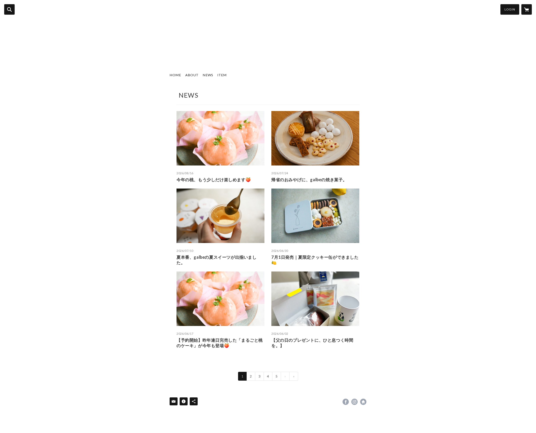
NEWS (208, 75)
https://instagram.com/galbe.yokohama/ (354, 402)
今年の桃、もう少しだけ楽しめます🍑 (214, 179)
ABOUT (191, 75)
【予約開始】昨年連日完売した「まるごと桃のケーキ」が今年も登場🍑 (220, 342)
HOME (175, 75)
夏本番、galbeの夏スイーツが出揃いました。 (217, 260)
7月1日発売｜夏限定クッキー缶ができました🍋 (315, 260)
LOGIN (510, 9)
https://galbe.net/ (363, 402)
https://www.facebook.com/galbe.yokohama (346, 402)
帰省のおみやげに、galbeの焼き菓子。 (309, 179)
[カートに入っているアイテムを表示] (526, 9)
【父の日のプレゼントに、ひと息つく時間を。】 (312, 342)
